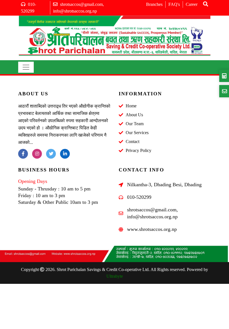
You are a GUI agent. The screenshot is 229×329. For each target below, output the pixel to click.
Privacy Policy (138, 150)
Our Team (135, 123)
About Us (134, 114)
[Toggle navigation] (26, 67)
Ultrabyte (114, 276)
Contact (132, 141)
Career (191, 4)
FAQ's (174, 4)
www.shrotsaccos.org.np (152, 229)
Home (131, 105)
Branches (154, 4)
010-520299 (139, 197)
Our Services (137, 132)
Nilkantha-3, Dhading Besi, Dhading (164, 184)
